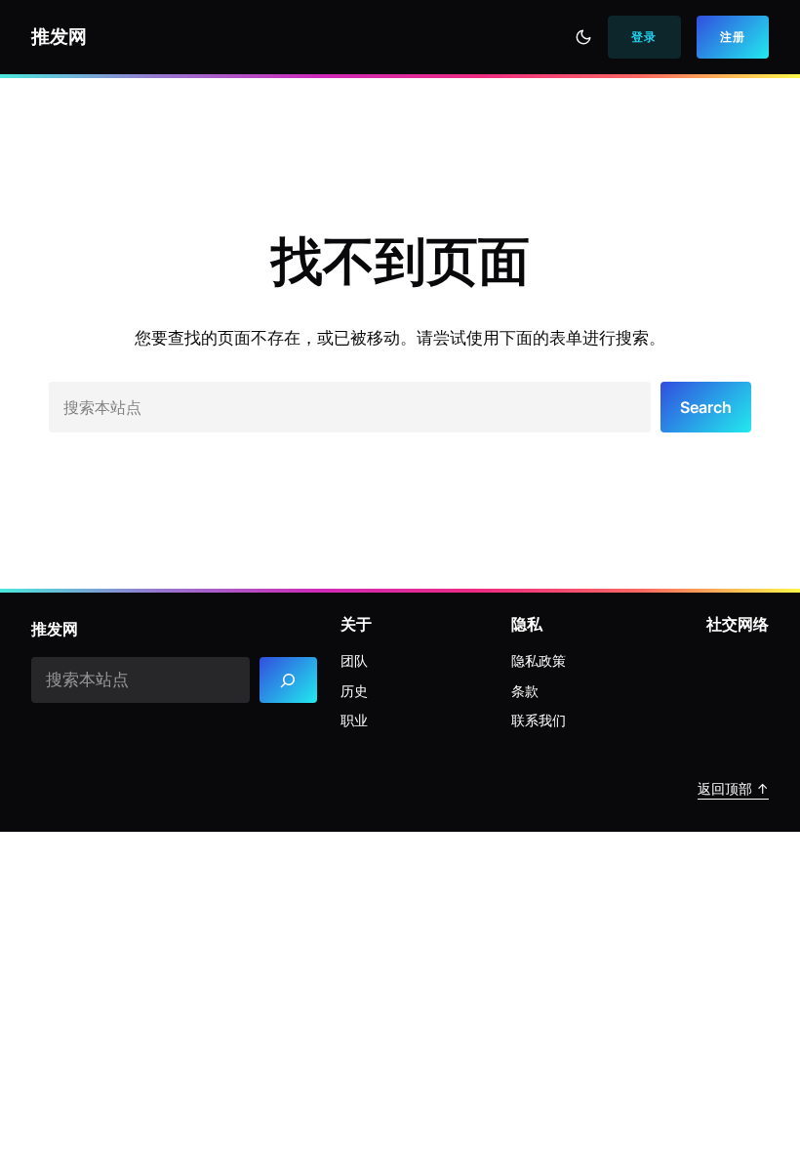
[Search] (288, 680)
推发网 (59, 36)
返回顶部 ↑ (733, 788)
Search (706, 407)
